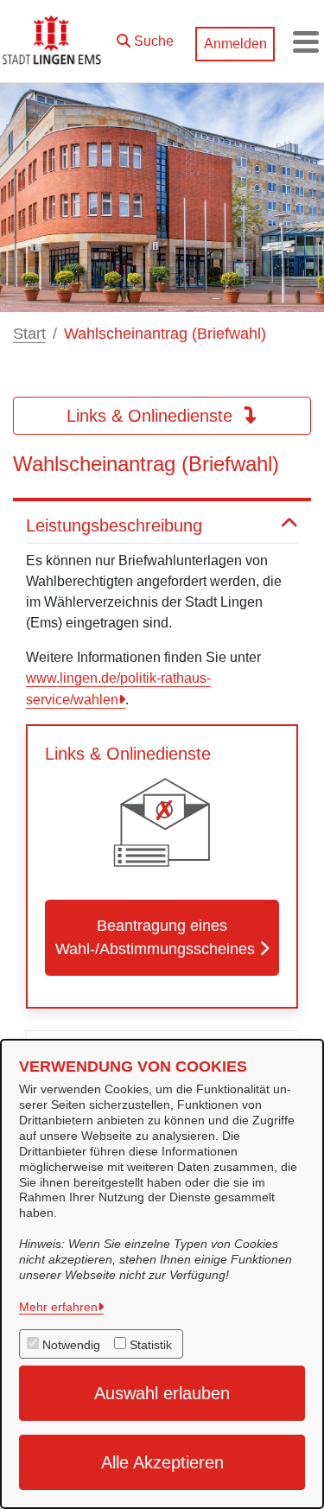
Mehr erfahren (58, 1307)
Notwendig (71, 1345)
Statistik (151, 1345)
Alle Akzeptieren (162, 1462)
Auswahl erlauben (162, 1393)
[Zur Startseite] (53, 41)
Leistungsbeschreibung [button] (114, 525)
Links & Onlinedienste (152, 415)
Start (29, 333)
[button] (145, 37)
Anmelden (235, 43)
